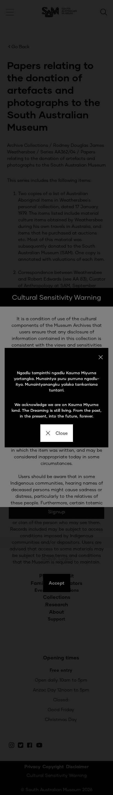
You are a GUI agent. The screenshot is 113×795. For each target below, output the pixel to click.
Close (61, 433)
